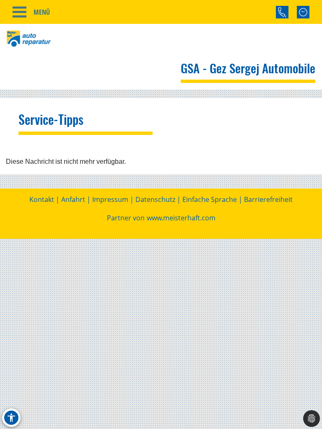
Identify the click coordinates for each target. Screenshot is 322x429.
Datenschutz (155, 199)
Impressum (110, 199)
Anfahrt (73, 199)
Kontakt (41, 199)
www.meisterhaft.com (181, 218)
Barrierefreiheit (268, 199)
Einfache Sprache (209, 199)
